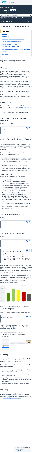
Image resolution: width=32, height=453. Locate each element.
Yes (17, 450)
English (13, 10)
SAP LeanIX (7, 7)
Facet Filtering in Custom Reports (12, 398)
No (21, 450)
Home (1, 7)
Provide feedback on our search (8, 12)
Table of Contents (6, 21)
